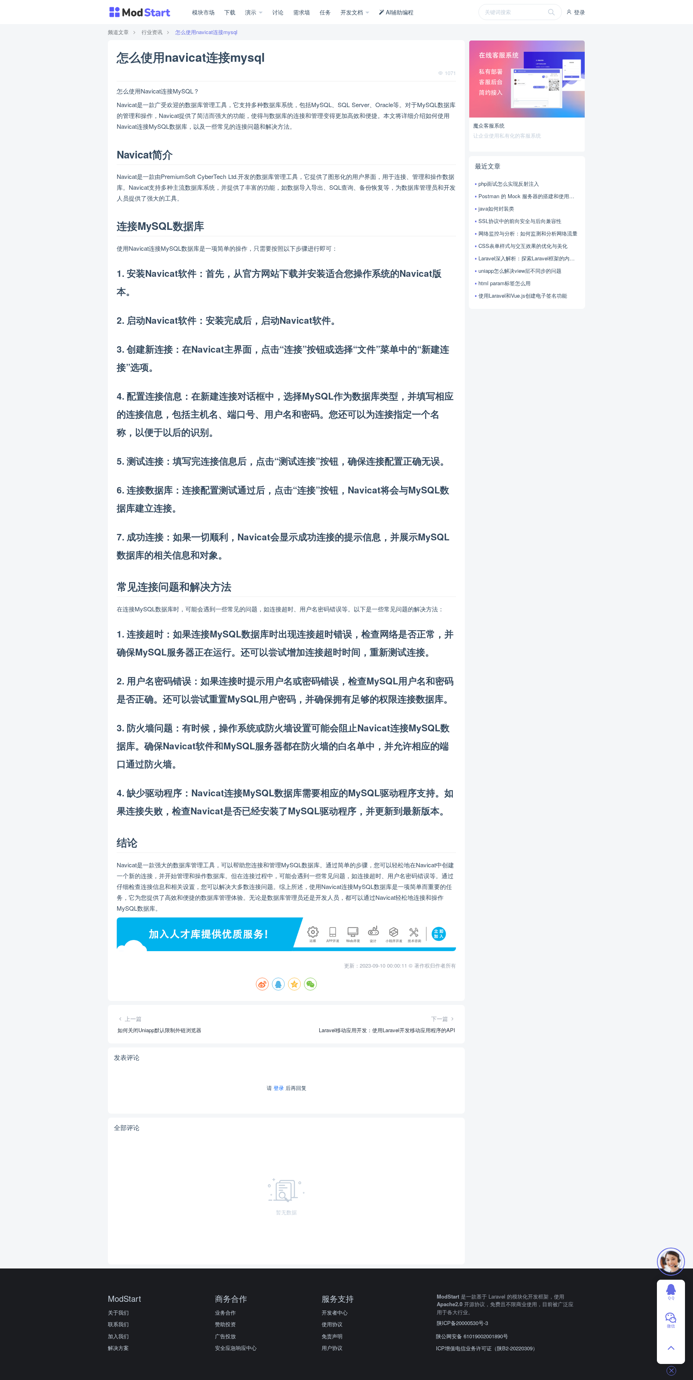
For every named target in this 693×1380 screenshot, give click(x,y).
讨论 (278, 12)
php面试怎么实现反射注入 (508, 183)
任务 (325, 12)
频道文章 (118, 32)
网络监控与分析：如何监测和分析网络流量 (528, 233)
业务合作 (225, 1312)
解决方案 (118, 1348)
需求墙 (301, 12)
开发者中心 (335, 1312)
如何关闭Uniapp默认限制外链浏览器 (159, 1030)
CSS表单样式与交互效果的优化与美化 (522, 246)
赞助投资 (225, 1324)
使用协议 (332, 1324)
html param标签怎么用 (504, 283)
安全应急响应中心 (236, 1348)
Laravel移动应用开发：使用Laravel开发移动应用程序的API (387, 1030)
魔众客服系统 (489, 125)
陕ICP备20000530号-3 (462, 1323)
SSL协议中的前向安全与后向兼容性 (519, 221)
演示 (251, 12)
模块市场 (203, 12)
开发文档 (352, 12)
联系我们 (118, 1324)
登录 (578, 12)
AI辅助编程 (398, 12)
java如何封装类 (496, 208)
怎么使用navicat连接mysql (206, 32)
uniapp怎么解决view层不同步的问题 (519, 270)
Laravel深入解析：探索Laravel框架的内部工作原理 (528, 258)
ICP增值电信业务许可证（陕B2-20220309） (487, 1348)
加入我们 (118, 1336)
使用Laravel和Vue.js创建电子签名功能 (522, 295)
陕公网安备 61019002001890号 (472, 1336)
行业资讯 (152, 32)
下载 (229, 12)
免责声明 (332, 1336)
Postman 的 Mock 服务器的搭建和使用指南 (528, 196)
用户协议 (332, 1348)
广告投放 (225, 1336)
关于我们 (118, 1312)
